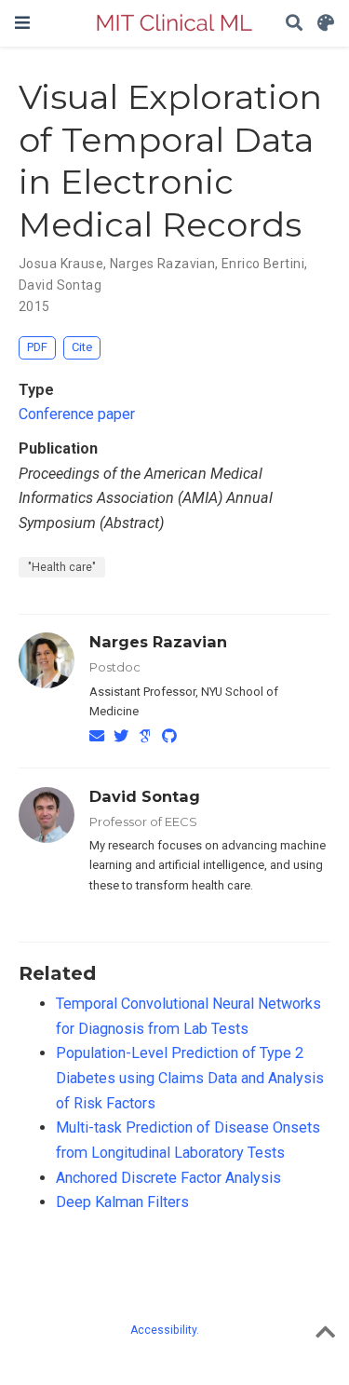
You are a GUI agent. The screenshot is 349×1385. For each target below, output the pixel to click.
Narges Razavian (158, 641)
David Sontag (144, 796)
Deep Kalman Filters (122, 1202)
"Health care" (62, 567)
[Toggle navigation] (22, 22)
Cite (82, 347)
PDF (37, 347)
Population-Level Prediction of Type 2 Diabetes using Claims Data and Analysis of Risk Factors (190, 1077)
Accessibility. (164, 1330)
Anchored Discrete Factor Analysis (168, 1178)
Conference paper (77, 414)
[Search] (294, 23)
